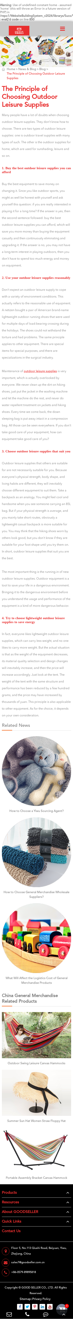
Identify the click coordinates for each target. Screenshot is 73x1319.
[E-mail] (9, 1314)
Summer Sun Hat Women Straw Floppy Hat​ (36, 1121)
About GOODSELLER (20, 1212)
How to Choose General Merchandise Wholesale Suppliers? (36, 895)
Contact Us (11, 1231)
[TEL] (27, 1314)
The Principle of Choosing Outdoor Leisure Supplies (36, 76)
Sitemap (25, 1299)
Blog (42, 69)
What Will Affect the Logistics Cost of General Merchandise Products (37, 981)
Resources (10, 1202)
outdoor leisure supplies (40, 371)
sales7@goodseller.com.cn (28, 1262)
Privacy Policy (41, 1299)
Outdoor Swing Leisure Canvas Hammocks (36, 1063)
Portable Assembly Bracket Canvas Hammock (36, 1178)
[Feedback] (45, 1314)
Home (11, 69)
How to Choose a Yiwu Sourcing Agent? (36, 811)
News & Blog (27, 69)
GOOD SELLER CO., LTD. (38, 1287)
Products (9, 1193)
